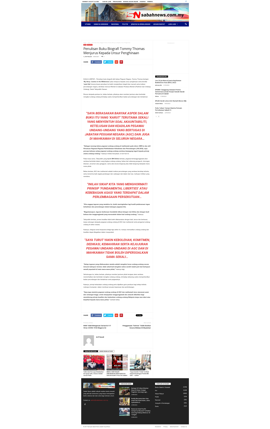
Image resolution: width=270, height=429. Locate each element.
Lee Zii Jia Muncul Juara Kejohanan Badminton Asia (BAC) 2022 (168, 81)
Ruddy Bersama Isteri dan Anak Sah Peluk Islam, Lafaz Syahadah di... (140, 400)
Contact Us (184, 426)
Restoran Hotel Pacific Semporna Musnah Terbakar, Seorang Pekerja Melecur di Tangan (141, 411)
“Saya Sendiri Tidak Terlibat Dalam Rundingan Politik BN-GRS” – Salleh (139, 373)
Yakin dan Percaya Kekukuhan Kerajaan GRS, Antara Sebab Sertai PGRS (93, 373)
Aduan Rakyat (159, 24)
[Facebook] (186, 1)
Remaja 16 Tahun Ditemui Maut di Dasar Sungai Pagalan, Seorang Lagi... (139, 390)
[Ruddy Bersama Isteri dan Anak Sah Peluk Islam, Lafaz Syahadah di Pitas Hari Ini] (124, 401)
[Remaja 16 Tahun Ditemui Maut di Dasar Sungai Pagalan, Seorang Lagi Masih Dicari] (124, 391)
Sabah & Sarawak (101, 24)
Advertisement (174, 426)
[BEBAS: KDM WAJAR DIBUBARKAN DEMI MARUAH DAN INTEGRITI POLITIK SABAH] (117, 362)
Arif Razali (88, 56)
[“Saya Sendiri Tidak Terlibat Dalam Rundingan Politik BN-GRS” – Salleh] (140, 362)
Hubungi (143, 1)
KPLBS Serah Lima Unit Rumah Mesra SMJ (170, 101)
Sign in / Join (106, 1)
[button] (185, 24)
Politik (125, 24)
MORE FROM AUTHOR (106, 351)
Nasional (115, 24)
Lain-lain (172, 24)
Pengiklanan (117, 1)
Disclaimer (158, 426)
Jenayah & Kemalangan (140, 24)
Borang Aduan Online (130, 1)
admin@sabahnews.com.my (99, 400)
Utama (88, 24)
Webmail (150, 1)
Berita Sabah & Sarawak (90, 369)
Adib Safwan (159, 112)
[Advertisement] (135, 33)
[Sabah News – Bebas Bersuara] (135, 12)
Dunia (157, 406)
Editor (157, 96)
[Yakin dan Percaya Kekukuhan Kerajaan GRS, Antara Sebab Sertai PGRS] (94, 362)
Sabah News (159, 103)
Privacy (165, 426)
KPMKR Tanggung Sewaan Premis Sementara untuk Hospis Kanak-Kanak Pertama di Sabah (169, 92)
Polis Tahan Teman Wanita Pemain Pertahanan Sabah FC (168, 109)
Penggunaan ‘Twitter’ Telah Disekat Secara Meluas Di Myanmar (137, 326)
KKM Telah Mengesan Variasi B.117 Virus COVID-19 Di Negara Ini (97, 326)
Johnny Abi (158, 85)
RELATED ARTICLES (90, 351)
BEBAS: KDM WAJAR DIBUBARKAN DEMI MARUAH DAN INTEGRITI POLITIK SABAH (117, 373)
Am (85, 44)
